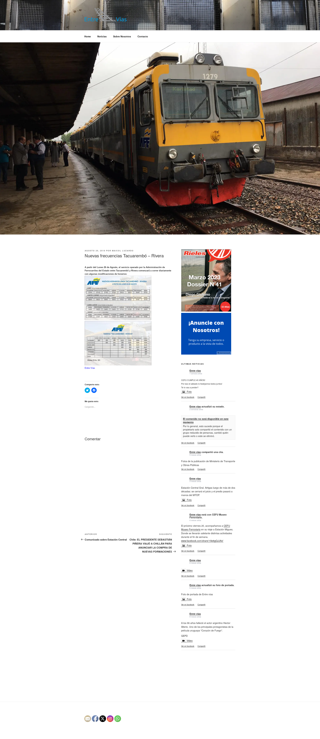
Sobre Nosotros (122, 36)
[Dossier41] (206, 311)
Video (190, 570)
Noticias (102, 36)
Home (87, 36)
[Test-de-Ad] (206, 353)
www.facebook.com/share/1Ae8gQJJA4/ (202, 540)
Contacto (143, 36)
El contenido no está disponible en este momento (205, 420)
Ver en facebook (187, 397)
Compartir (202, 397)
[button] (105, 14)
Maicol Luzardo (123, 250)
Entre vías (195, 370)
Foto (189, 391)
